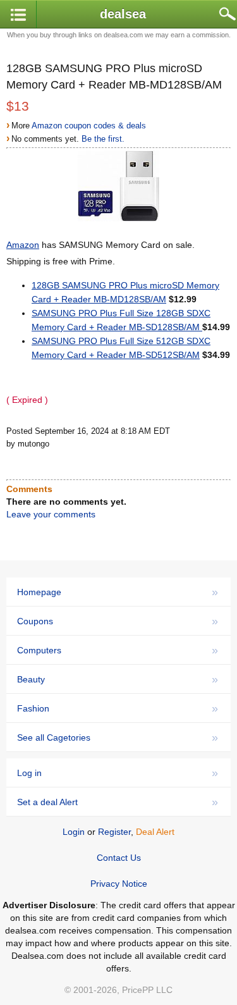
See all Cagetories (117, 737)
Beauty (117, 679)
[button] (18, 15)
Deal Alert (155, 832)
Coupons (117, 621)
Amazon (22, 245)
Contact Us (119, 858)
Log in (117, 773)
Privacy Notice (118, 884)
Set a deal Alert (117, 802)
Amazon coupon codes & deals (89, 125)
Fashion (117, 708)
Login (74, 832)
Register (114, 832)
